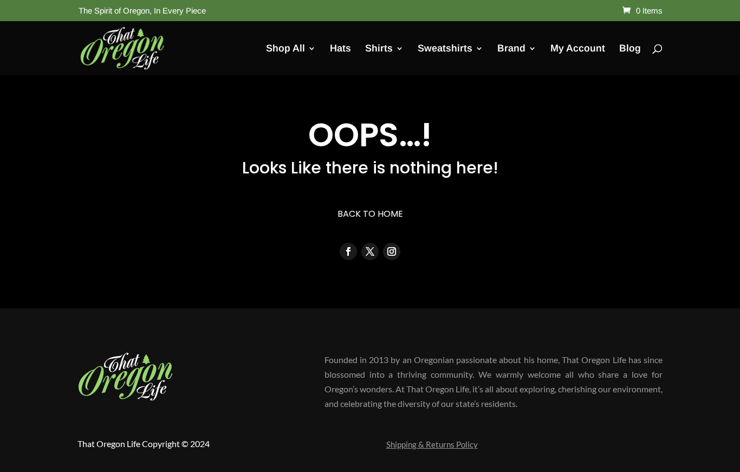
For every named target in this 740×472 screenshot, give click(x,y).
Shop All (285, 49)
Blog (630, 49)
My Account (577, 49)
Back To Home (370, 214)
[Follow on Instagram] (391, 251)
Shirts (379, 49)
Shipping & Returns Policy (432, 445)
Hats (340, 49)
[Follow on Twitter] (370, 251)
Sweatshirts (445, 49)
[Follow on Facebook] (348, 251)
